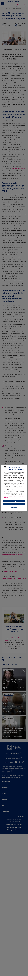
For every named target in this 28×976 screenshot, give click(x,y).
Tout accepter (14, 501)
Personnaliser (14, 507)
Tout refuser (14, 504)
